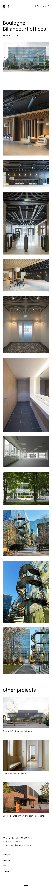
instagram (7, 854)
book (5, 865)
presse (6, 871)
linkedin (6, 860)
